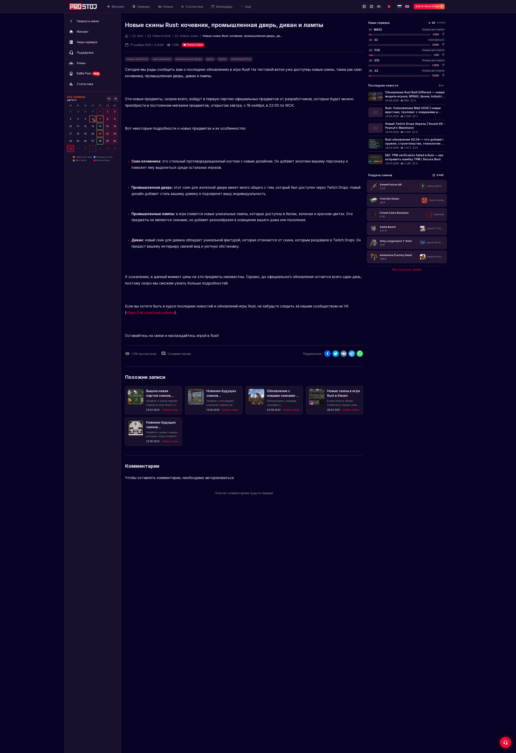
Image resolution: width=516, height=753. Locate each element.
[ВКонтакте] (371, 6)
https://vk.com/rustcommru (150, 312)
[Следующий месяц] (115, 98)
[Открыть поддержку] (505, 742)
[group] (100, 111)
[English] (407, 6)
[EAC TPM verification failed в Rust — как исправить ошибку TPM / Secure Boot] (406, 159)
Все (441, 85)
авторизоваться (219, 478)
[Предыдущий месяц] (109, 98)
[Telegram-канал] (364, 6)
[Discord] (379, 6)
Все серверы (76, 97)
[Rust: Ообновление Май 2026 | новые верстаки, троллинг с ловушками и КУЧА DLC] (406, 112)
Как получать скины (407, 269)
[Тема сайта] (389, 6)
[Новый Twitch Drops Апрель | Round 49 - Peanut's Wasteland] (406, 128)
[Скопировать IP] (443, 33)
